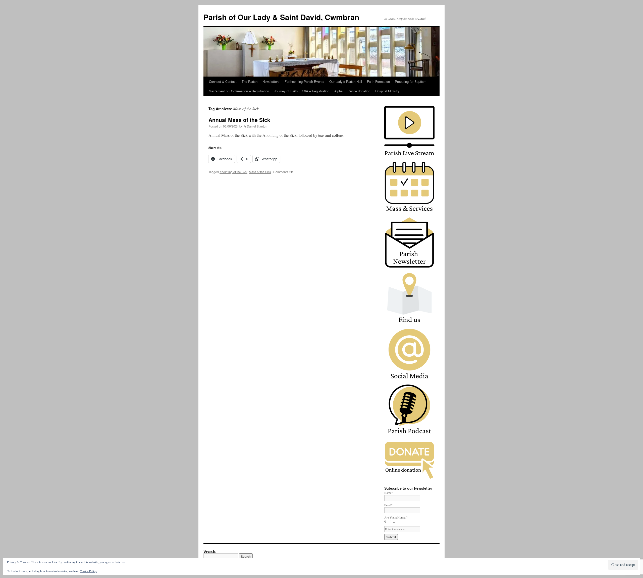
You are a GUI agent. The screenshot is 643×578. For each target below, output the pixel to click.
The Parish (249, 81)
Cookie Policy (88, 571)
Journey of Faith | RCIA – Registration (301, 91)
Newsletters (271, 81)
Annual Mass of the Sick (239, 119)
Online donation (359, 91)
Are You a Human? (395, 519)
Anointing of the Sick (233, 172)
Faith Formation (378, 81)
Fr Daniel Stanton (255, 126)
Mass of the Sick (260, 172)
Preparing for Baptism (410, 81)
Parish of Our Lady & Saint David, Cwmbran (281, 17)
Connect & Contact (223, 81)
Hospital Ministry (387, 91)
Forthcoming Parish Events (304, 81)
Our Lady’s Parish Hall (345, 81)
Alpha (338, 91)
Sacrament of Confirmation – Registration (239, 91)
